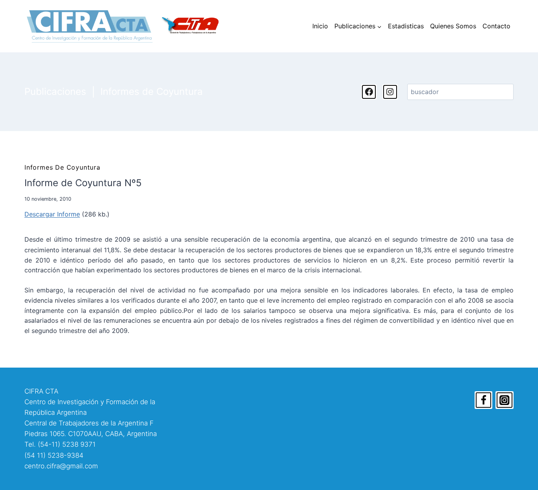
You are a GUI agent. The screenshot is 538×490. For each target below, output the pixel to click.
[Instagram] (504, 400)
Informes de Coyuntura (151, 91)
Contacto (496, 26)
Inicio (320, 26)
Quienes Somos (453, 26)
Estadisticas (406, 26)
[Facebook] (484, 400)
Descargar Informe (52, 214)
